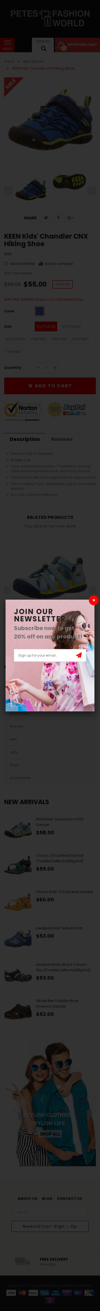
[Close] (94, 600)
